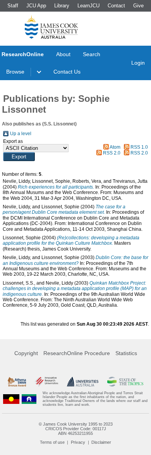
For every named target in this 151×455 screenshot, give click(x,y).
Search (91, 54)
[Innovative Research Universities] (46, 381)
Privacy (78, 442)
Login (138, 63)
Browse (15, 72)
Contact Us (67, 72)
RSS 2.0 (111, 153)
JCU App (36, 6)
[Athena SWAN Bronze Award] (17, 381)
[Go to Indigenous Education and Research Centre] (11, 399)
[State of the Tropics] (125, 381)
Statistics (126, 353)
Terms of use (52, 442)
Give (138, 6)
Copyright (26, 353)
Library (61, 6)
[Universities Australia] (83, 381)
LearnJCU (88, 6)
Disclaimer (101, 442)
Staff (12, 6)
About (63, 54)
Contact (116, 6)
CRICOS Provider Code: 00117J (75, 428)
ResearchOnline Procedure (76, 353)
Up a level (20, 133)
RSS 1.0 (139, 147)
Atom (115, 147)
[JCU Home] (51, 27)
